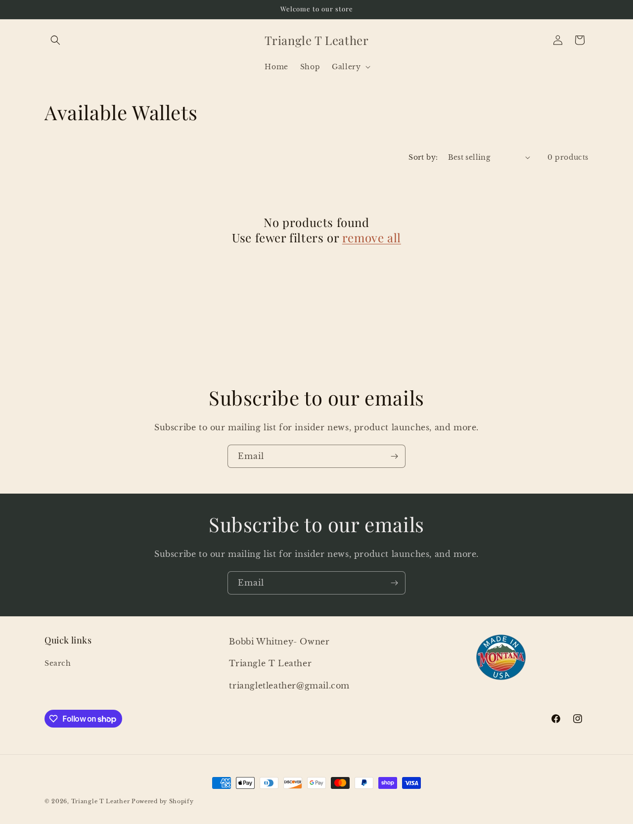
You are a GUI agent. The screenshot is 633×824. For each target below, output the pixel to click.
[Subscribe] (394, 456)
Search (58, 663)
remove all (371, 237)
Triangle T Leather (100, 801)
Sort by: (423, 157)
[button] (55, 40)
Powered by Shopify (163, 801)
